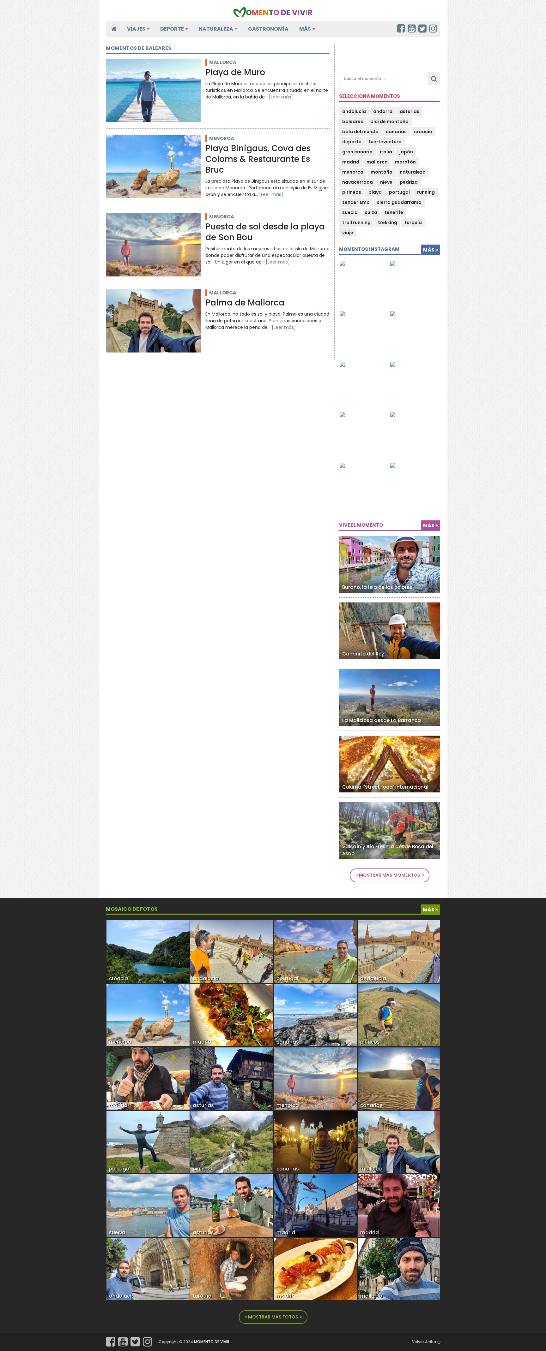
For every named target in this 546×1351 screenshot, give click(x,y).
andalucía (354, 111)
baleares (352, 121)
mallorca (222, 62)
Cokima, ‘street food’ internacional (385, 787)
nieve (386, 182)
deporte (351, 142)
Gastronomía (268, 29)
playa (375, 192)
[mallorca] (399, 1142)
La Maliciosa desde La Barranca (381, 720)
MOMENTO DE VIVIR (211, 1341)
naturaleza (413, 172)
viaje (347, 232)
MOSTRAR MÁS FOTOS (273, 1317)
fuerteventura (385, 142)
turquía (413, 222)
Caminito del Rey (363, 653)
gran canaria (357, 152)
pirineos (351, 192)
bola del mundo (360, 131)
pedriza (409, 182)
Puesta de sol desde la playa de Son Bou (265, 232)
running (426, 192)
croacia (423, 131)
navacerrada (357, 182)
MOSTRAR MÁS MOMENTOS (389, 875)
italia (386, 152)
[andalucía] (148, 1268)
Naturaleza (216, 29)
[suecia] (148, 1205)
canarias (396, 131)
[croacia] (148, 951)
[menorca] (148, 1014)
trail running (356, 222)
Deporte (172, 29)
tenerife (394, 212)
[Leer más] (281, 97)
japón (406, 152)
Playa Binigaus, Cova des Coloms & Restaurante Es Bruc (258, 159)
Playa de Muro (235, 72)
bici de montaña (389, 121)
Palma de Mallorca (244, 303)
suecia (350, 212)
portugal (399, 192)
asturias (409, 111)
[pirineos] (232, 1142)
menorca (221, 138)
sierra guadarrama (399, 202)
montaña (381, 172)
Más (305, 29)
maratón (405, 162)
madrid (350, 162)
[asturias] (232, 1078)
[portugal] (148, 1142)
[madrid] (148, 1078)
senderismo (356, 202)
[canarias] (315, 1014)
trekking (387, 222)
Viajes (136, 29)
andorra (382, 111)
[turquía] (232, 1268)
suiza (371, 212)
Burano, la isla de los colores (377, 587)
